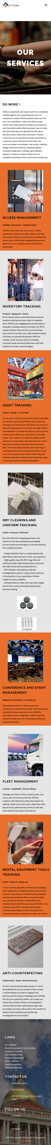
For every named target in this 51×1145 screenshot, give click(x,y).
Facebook (16, 1115)
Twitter (15, 1122)
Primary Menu (46, 5)
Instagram (16, 1128)
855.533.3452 (18, 1089)
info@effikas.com (19, 1083)
